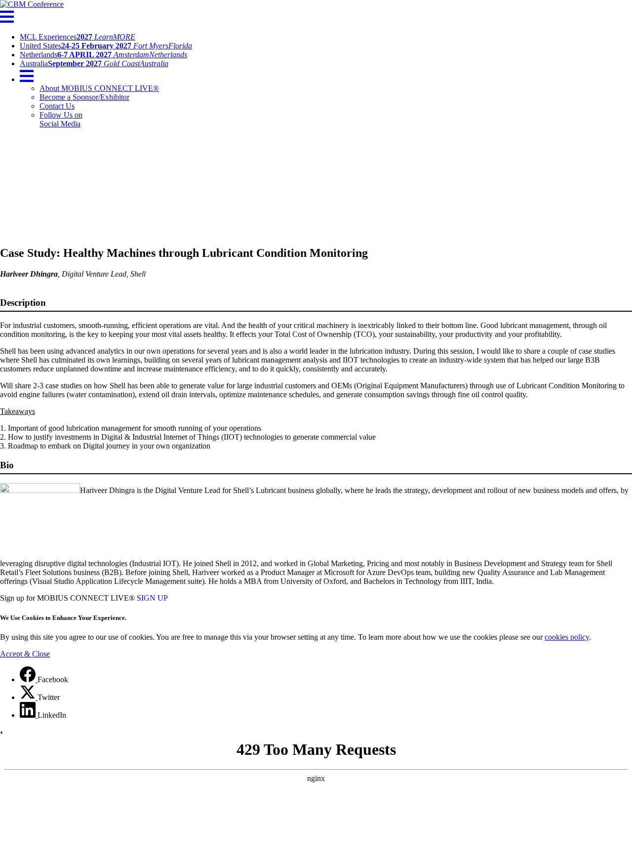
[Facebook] (29, 679)
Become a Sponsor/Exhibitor (84, 97)
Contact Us (57, 106)
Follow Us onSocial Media (61, 119)
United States (106, 45)
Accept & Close (25, 654)
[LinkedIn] (29, 715)
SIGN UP (152, 598)
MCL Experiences (77, 37)
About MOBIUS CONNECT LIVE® (99, 88)
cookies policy (567, 637)
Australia (94, 63)
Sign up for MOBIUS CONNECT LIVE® (67, 598)
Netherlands (103, 54)
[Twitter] (29, 697)
